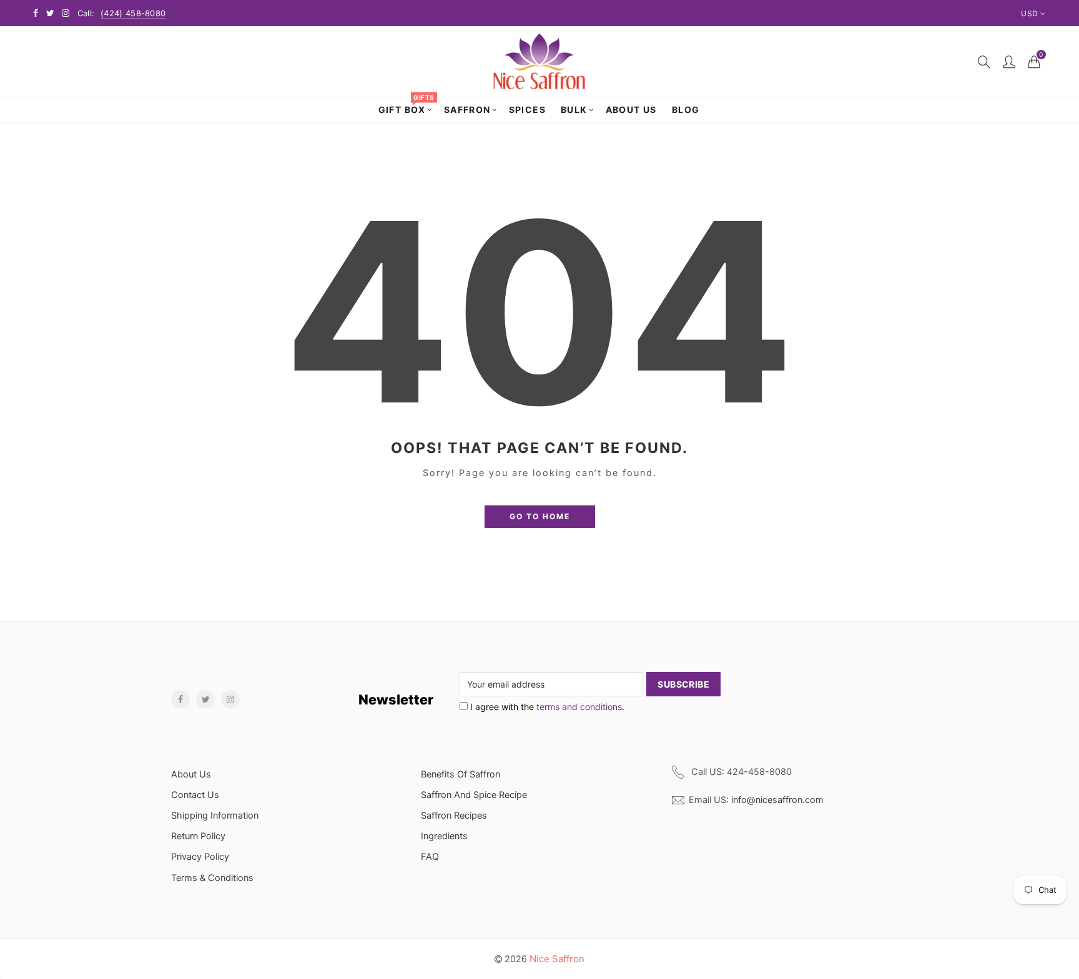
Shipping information (215, 815)
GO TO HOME (540, 516)
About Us (631, 109)
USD (1029, 13)
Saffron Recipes (454, 815)
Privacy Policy (200, 856)
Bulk (574, 109)
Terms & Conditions (212, 878)
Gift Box (406, 106)
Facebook (180, 699)
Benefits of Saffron (460, 774)
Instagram (230, 699)
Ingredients (444, 836)
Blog (686, 109)
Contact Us (195, 795)
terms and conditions (579, 706)
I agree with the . (546, 706)
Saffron (467, 109)
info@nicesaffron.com (777, 800)
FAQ (430, 856)
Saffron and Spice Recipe (474, 795)
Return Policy (198, 836)
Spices (527, 109)
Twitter (205, 699)
